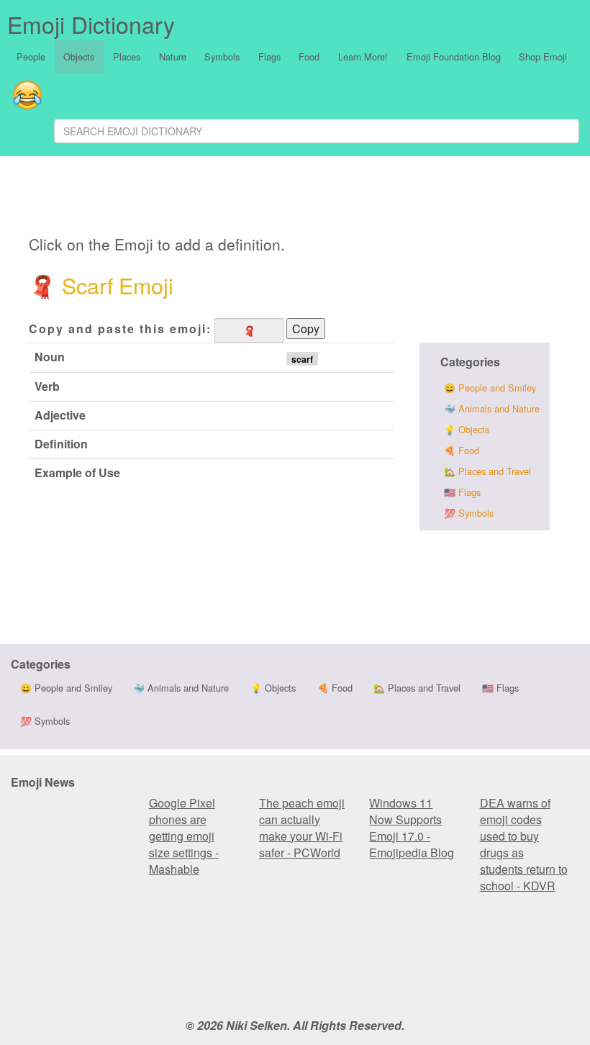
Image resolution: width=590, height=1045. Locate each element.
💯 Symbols (469, 513)
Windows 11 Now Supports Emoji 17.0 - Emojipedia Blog (411, 828)
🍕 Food (461, 450)
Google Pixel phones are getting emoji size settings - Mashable (184, 836)
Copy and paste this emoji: (120, 328)
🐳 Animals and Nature (492, 408)
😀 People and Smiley (490, 387)
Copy (305, 328)
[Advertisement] (321, 198)
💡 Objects (466, 429)
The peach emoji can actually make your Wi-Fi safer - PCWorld (302, 828)
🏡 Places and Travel (487, 471)
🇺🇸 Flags (462, 492)
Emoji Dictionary (91, 23)
